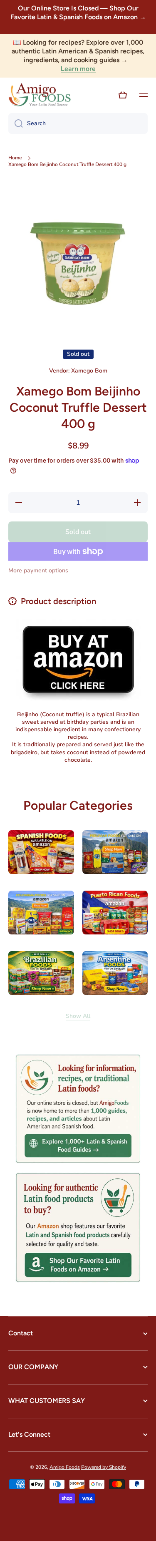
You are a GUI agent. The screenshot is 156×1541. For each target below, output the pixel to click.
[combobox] (78, 123)
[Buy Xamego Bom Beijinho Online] (78, 659)
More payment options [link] (38, 570)
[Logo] (39, 95)
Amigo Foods (65, 1467)
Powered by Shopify (103, 1467)
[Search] (15, 123)
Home (15, 158)
